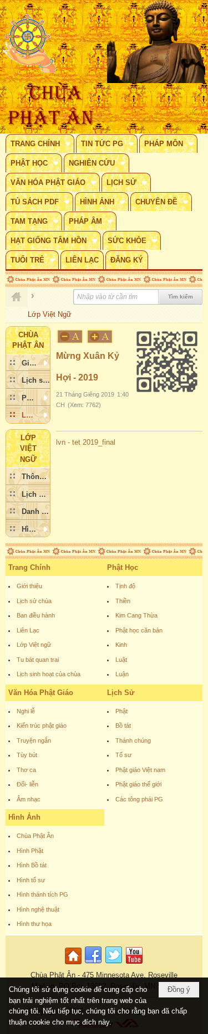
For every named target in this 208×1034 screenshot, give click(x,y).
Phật (121, 711)
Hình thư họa (34, 923)
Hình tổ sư (31, 880)
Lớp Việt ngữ (34, 644)
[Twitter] (113, 964)
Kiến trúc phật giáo (42, 725)
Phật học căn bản (139, 630)
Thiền (122, 601)
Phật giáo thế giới (138, 784)
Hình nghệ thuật (38, 909)
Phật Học (122, 567)
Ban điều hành (36, 615)
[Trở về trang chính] (74, 964)
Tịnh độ (125, 586)
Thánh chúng (133, 740)
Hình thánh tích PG (42, 894)
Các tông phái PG (139, 799)
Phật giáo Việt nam (140, 770)
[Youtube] (134, 964)
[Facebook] (93, 964)
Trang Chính (29, 567)
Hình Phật (30, 850)
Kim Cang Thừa (136, 615)
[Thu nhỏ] (70, 336)
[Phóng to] (100, 336)
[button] (40, 143)
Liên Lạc (28, 630)
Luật (121, 659)
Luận (122, 674)
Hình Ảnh (24, 817)
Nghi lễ (26, 711)
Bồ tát (123, 725)
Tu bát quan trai (38, 659)
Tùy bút (27, 755)
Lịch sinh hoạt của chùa (48, 674)
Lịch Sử (120, 692)
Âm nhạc (28, 799)
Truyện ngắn (34, 740)
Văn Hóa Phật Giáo (40, 692)
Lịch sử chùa (34, 601)
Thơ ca (26, 770)
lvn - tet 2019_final (85, 442)
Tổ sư (123, 755)
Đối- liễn (27, 784)
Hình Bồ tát (32, 865)
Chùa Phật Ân (35, 835)
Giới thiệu (29, 586)
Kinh (121, 644)
